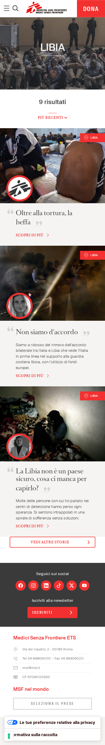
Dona (91, 9)
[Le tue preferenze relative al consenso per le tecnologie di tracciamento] (9, 736)
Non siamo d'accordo (47, 332)
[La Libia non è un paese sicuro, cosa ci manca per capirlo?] (52, 423)
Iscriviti (42, 612)
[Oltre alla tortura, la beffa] (52, 165)
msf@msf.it (31, 668)
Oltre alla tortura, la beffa (44, 217)
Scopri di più (30, 235)
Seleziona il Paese (52, 703)
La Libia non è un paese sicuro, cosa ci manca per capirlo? (51, 479)
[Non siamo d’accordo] (52, 283)
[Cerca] (15, 8)
